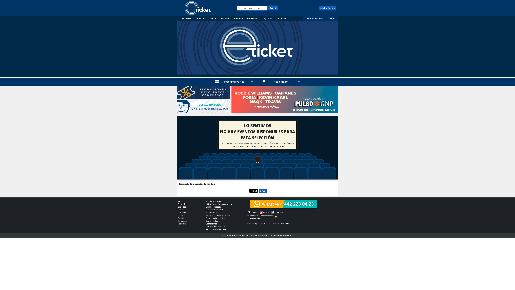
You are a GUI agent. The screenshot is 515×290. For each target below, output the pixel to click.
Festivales (281, 18)
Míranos (266, 212)
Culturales (225, 18)
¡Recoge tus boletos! (215, 201)
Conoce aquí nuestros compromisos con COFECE (268, 223)
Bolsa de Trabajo (213, 207)
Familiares (252, 18)
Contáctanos (211, 223)
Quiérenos (279, 212)
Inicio (180, 201)
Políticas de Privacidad (215, 226)
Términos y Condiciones (216, 229)
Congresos (267, 18)
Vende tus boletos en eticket (218, 215)
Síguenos (254, 212)
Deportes (200, 18)
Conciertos (186, 18)
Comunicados (212, 221)
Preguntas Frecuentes (215, 218)
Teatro (212, 18)
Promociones (212, 212)
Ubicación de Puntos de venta (219, 204)
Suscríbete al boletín (214, 209)
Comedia (238, 18)
